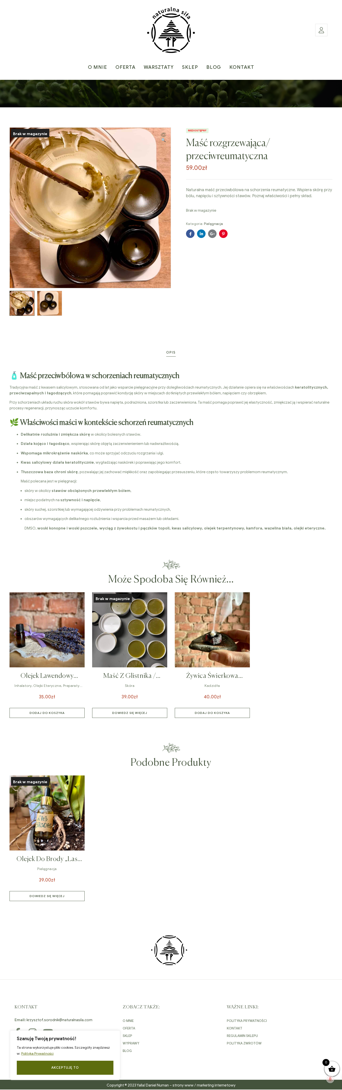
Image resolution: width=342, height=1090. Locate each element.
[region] (65, 1055)
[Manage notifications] (330, 1079)
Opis (171, 352)
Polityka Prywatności (37, 1053)
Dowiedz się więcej (129, 713)
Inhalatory (23, 686)
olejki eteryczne (47, 686)
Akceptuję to (65, 1067)
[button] (163, 137)
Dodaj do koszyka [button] (47, 713)
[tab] (171, 352)
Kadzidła (212, 686)
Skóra (129, 686)
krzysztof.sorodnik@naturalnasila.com (59, 1020)
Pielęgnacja (213, 224)
